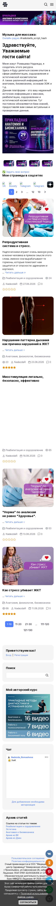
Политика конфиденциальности (28, 861)
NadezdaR (11, 283)
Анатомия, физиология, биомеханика (28, 356)
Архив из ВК (12, 835)
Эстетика (11, 829)
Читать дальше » (15, 272)
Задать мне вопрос (17, 171)
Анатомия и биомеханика (20, 832)
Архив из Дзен (13, 838)
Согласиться (28, 902)
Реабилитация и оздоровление (24, 278)
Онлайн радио (11, 38)
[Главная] (5, 4)
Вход (8, 655)
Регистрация (21, 655)
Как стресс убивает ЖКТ (21, 590)
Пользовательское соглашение (28, 858)
